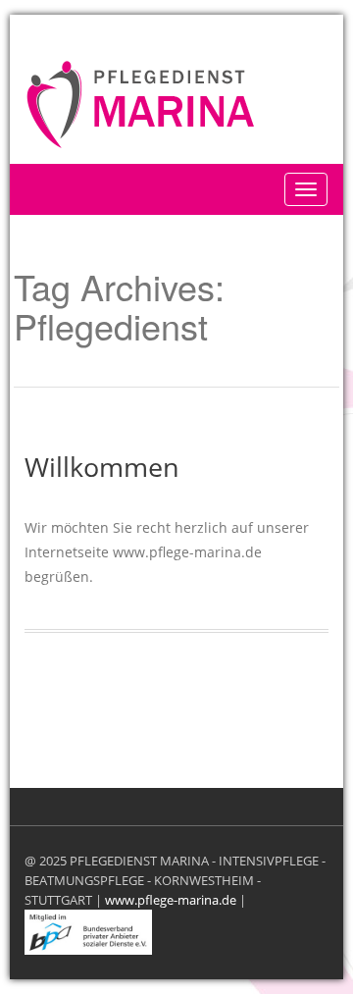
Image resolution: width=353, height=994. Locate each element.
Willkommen (102, 466)
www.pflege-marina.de (170, 900)
